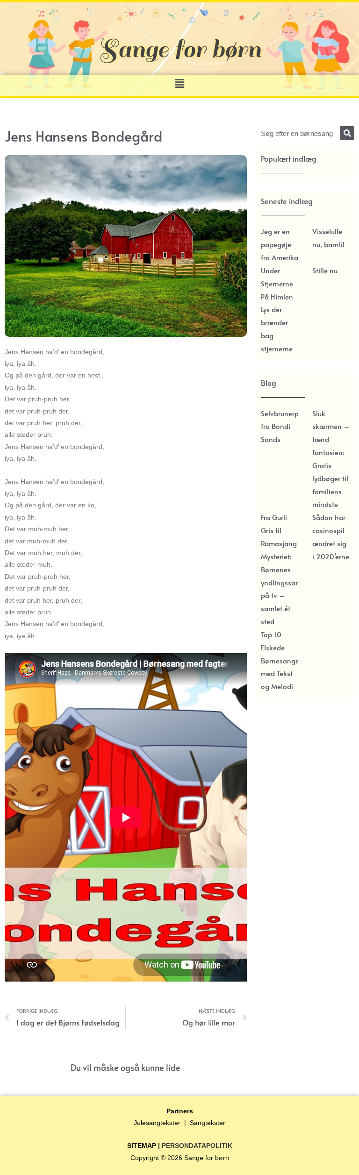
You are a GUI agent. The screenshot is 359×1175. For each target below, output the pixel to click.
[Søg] (347, 133)
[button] (179, 83)
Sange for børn (206, 1157)
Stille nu (324, 270)
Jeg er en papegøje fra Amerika (279, 244)
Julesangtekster (157, 1122)
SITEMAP (141, 1145)
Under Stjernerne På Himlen (277, 283)
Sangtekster (207, 1122)
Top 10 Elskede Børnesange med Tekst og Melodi (280, 660)
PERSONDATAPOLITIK (197, 1145)
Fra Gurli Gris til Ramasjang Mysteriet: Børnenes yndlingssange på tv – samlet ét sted (284, 569)
